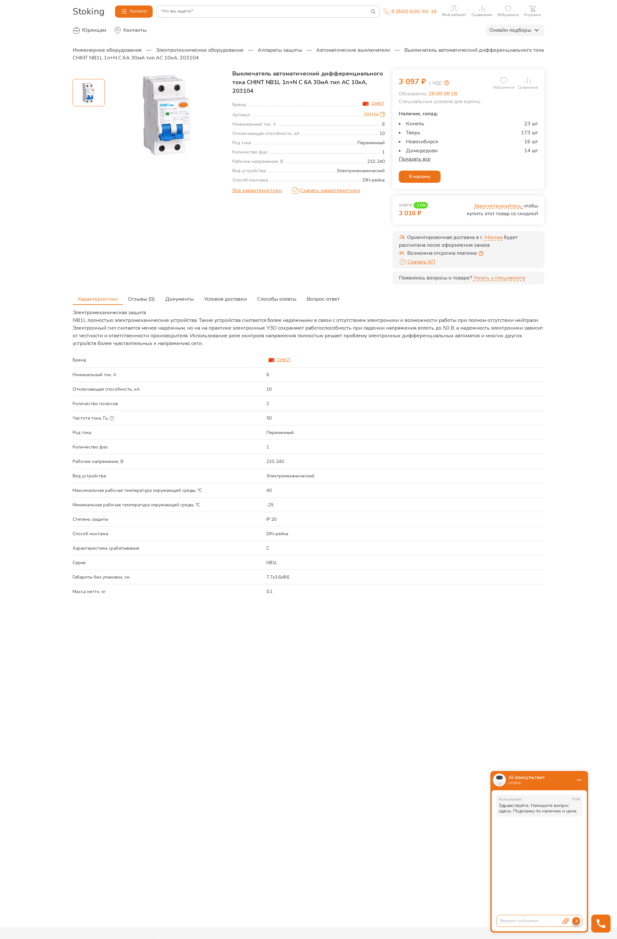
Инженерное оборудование (107, 50)
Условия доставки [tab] (225, 299)
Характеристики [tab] (98, 299)
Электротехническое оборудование (200, 50)
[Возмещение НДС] (446, 82)
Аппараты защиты (280, 50)
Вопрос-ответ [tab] (323, 299)
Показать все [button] (415, 159)
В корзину (419, 176)
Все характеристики (257, 190)
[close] (579, 780)
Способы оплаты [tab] (276, 299)
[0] (503, 80)
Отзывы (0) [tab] (141, 299)
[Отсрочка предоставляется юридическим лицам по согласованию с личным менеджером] (481, 253)
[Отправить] (576, 921)
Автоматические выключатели (353, 50)
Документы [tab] (179, 299)
